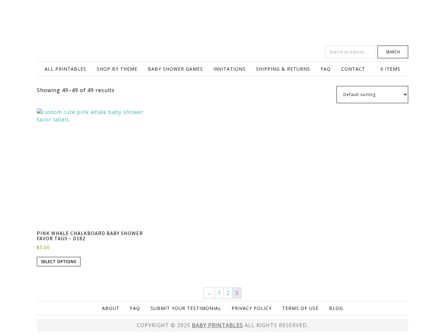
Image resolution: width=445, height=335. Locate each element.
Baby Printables (222, 23)
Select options (58, 261)
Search (393, 52)
